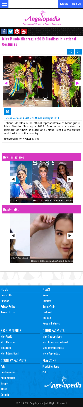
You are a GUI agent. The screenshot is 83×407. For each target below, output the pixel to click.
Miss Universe (8, 342)
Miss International (10, 353)
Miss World (6, 336)
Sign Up (76, 3)
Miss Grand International (55, 342)
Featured (47, 312)
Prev (13, 179)
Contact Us (6, 295)
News (46, 289)
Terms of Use (8, 312)
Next (69, 179)
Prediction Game (51, 366)
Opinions (47, 301)
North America (8, 378)
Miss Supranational (52, 336)
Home (4, 289)
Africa (4, 389)
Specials (47, 318)
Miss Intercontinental (53, 348)
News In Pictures (51, 323)
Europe (4, 383)
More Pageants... (51, 353)
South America (8, 372)
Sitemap (5, 301)
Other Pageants (53, 330)
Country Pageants (13, 360)
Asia (3, 366)
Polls (45, 372)
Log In (64, 3)
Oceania (5, 395)
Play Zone (49, 360)
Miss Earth (6, 348)
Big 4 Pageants (11, 330)
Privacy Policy (8, 306)
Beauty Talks (49, 306)
